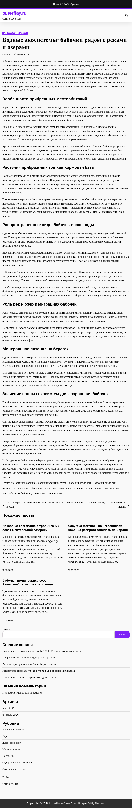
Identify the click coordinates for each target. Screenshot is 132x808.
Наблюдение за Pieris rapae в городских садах (29, 677)
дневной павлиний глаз (88, 488)
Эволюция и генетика (14, 769)
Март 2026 (8, 708)
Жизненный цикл (11, 742)
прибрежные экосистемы (47, 493)
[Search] (126, 15)
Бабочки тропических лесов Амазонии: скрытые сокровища (27, 582)
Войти (5, 777)
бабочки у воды (41, 488)
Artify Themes (96, 803)
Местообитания (15, 33)
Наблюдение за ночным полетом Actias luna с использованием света (41, 651)
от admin (7, 54)
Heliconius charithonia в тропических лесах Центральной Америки (30, 528)
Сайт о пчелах (10, 783)
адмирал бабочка (25, 482)
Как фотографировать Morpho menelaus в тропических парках (38, 670)
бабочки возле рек (105, 482)
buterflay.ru (14, 13)
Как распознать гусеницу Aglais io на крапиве (28, 657)
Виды (5, 736)
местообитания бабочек (16, 493)
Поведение (8, 755)
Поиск (6, 629)
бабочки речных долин (15, 488)
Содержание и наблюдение (17, 762)
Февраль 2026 (10, 714)
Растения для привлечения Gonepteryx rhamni (29, 664)
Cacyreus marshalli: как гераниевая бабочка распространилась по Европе (98, 528)
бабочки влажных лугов (52, 482)
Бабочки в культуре (13, 729)
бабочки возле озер (80, 482)
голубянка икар (62, 488)
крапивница (112, 488)
